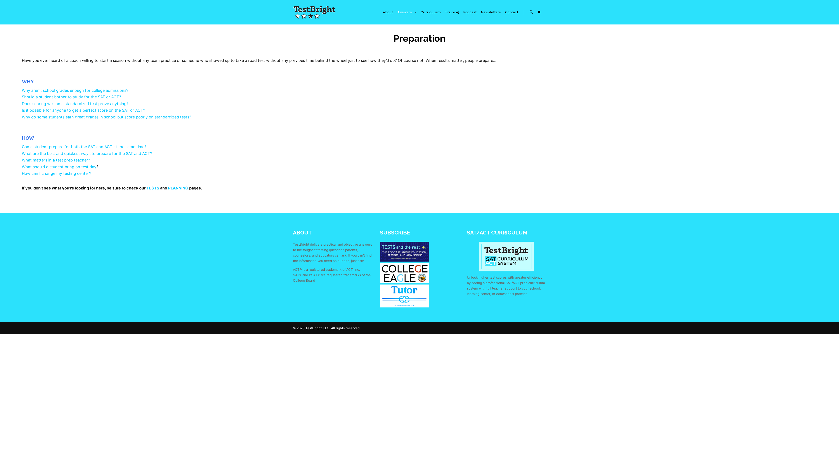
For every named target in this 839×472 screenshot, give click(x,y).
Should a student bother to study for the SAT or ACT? (71, 97)
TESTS (152, 188)
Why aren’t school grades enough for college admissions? (75, 90)
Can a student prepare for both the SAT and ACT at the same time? (84, 146)
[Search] (531, 12)
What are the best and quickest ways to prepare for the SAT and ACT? (87, 153)
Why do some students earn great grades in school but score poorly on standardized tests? (106, 117)
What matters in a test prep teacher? (56, 160)
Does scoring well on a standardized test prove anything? (75, 103)
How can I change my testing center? (56, 173)
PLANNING (178, 188)
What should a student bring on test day (59, 167)
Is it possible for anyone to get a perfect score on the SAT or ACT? (83, 110)
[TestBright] (314, 12)
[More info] (539, 12)
